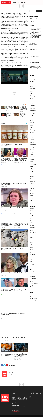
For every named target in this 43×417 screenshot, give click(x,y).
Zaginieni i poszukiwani (34, 283)
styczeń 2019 (32, 139)
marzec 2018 (32, 156)
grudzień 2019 (32, 120)
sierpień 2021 (32, 93)
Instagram (32, 225)
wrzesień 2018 (32, 146)
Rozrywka (32, 252)
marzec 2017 (32, 176)
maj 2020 (32, 117)
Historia (31, 220)
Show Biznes (23, 2)
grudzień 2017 (32, 161)
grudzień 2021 (32, 86)
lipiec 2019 (32, 129)
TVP (31, 269)
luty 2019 (31, 137)
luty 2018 (31, 157)
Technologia (32, 262)
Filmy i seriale (32, 217)
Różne (31, 251)
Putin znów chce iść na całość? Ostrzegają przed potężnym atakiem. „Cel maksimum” (35, 36)
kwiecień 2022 (32, 79)
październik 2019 (33, 123)
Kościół (31, 229)
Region (31, 249)
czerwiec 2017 (32, 171)
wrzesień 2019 (32, 125)
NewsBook (11, 372)
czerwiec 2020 (32, 115)
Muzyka (31, 235)
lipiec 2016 (32, 190)
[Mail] (11, 374)
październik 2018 (33, 144)
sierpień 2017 (32, 168)
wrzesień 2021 (32, 91)
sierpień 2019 (32, 127)
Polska (31, 242)
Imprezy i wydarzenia (34, 223)
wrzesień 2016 (32, 186)
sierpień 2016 (32, 188)
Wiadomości (32, 276)
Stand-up (31, 257)
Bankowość (32, 208)
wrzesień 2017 (32, 166)
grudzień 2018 (32, 140)
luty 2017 (31, 178)
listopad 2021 (32, 88)
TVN (31, 268)
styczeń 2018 (32, 159)
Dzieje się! (32, 213)
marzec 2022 (32, 81)
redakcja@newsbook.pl (16, 411)
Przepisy (31, 247)
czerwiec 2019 (32, 130)
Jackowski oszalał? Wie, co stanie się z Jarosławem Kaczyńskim (35, 53)
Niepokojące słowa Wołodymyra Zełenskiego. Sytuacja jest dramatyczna (35, 32)
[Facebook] (9, 374)
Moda (31, 234)
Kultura (31, 230)
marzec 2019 (32, 135)
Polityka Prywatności (21, 415)
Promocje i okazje (33, 245)
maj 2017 (32, 173)
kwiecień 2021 (32, 100)
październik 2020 (33, 110)
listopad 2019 (32, 122)
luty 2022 (31, 83)
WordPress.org (32, 300)
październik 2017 (33, 164)
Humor (31, 222)
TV (30, 266)
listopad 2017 (32, 162)
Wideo (31, 279)
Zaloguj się (32, 295)
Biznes (31, 210)
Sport (31, 256)
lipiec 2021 (32, 95)
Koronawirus (32, 227)
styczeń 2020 (32, 118)
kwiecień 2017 (32, 174)
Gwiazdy (12, 8)
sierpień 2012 (32, 200)
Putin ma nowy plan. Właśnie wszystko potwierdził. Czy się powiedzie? (35, 24)
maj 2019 (32, 132)
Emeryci (31, 215)
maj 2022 (32, 78)
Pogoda (31, 237)
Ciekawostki (32, 212)
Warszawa (32, 274)
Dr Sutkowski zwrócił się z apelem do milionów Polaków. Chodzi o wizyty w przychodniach (36, 20)
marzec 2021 (32, 101)
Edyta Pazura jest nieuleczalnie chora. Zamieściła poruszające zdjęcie (35, 48)
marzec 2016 (32, 196)
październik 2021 (33, 89)
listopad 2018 (32, 142)
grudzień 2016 (32, 181)
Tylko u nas (32, 271)
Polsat (31, 240)
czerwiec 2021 (32, 96)
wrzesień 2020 (32, 112)
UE (30, 273)
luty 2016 (31, 198)
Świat (31, 259)
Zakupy (31, 285)
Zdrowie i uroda (33, 286)
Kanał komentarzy (33, 298)
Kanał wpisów (32, 296)
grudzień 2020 (32, 106)
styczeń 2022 (32, 84)
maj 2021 (32, 98)
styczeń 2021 (32, 105)
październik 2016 (33, 185)
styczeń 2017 (32, 179)
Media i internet (33, 232)
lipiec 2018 (32, 149)
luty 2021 (31, 103)
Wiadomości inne (33, 278)
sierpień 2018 (32, 147)
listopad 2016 (32, 183)
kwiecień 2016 (32, 195)
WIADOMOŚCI (14, 2)
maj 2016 (32, 193)
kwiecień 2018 (32, 154)
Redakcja (26, 415)
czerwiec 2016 (32, 191)
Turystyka (32, 264)
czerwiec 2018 (32, 151)
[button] (41, 2)
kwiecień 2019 (32, 134)
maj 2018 (32, 152)
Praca (31, 244)
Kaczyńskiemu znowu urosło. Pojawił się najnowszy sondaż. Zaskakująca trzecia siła (35, 28)
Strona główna (3, 8)
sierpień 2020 (32, 113)
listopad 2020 (32, 108)
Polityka (18, 2)
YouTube (31, 281)
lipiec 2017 (32, 169)
